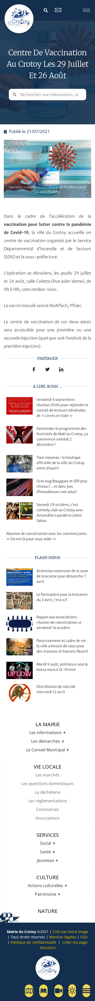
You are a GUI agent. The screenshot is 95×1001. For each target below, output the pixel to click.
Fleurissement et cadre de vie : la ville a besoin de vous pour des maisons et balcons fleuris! (62, 646)
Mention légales (62, 937)
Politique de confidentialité (33, 942)
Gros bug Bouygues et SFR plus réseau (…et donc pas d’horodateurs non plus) (61, 486)
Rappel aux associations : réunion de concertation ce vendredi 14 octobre (59, 622)
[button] (46, 10)
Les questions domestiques (47, 783)
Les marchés (47, 775)
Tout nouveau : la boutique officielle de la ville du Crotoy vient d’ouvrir (60, 462)
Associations (47, 818)
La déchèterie (48, 792)
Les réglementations (47, 801)
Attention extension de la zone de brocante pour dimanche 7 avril (62, 576)
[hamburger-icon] (86, 10)
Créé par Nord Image (70, 931)
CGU (84, 937)
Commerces (47, 809)
